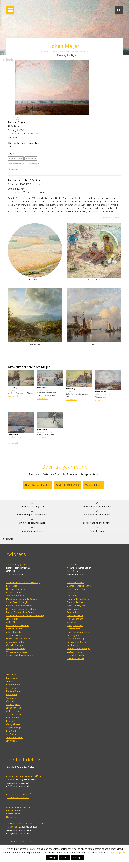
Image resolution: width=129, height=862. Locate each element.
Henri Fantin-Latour (76, 589)
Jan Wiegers (12, 740)
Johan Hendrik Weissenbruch (20, 655)
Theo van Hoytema (76, 605)
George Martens (75, 625)
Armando (10, 681)
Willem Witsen (74, 651)
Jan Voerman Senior (77, 642)
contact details (94, 485)
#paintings (31, 158)
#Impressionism (16, 163)
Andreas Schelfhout (16, 642)
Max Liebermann (75, 618)
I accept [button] (77, 857)
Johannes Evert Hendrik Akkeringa (23, 582)
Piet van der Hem (75, 602)
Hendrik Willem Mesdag (18, 625)
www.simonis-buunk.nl (17, 782)
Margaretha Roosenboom (19, 638)
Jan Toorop (72, 645)
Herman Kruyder (75, 615)
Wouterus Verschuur (16, 651)
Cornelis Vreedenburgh (78, 648)
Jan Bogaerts (12, 687)
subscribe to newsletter (19, 841)
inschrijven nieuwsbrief (19, 794)
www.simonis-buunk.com (18, 830)
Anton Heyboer (14, 711)
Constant (10, 697)
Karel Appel (12, 678)
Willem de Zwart (75, 658)
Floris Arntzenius (75, 582)
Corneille (10, 701)
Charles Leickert (14, 628)
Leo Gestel (72, 595)
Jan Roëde (11, 734)
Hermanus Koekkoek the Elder (21, 608)
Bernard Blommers (15, 589)
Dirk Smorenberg (75, 638)
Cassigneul (11, 694)
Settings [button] (52, 857)
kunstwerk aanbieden (18, 797)
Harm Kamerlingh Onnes (79, 632)
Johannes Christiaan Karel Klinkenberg (25, 615)
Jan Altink (11, 674)
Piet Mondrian (74, 628)
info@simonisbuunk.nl (38, 485)
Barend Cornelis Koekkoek (19, 605)
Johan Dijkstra (13, 704)
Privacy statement (15, 810)
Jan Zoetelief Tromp (16, 648)
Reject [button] (64, 857)
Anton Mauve (13, 622)
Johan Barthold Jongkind (18, 602)
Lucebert (10, 721)
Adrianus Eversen (15, 595)
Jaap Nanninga (13, 727)
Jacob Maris (12, 618)
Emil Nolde (11, 730)
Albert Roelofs (13, 632)
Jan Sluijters (73, 635)
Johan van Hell (13, 707)
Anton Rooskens (14, 737)
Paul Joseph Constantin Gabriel (21, 599)
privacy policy (118, 852)
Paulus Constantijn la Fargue (20, 612)
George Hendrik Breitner (79, 585)
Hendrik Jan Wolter (76, 655)
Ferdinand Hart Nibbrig (78, 599)
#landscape (33, 163)
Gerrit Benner (13, 684)
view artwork (13, 396)
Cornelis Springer (15, 645)
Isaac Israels (73, 608)
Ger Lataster (12, 717)
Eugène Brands (14, 691)
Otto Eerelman (13, 592)
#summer (13, 169)
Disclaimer (11, 817)
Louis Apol (11, 585)
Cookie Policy (13, 813)
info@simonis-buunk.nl (17, 786)
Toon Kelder (73, 612)
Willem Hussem (14, 714)
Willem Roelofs (14, 635)
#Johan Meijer (16, 158)
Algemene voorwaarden (18, 807)
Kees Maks (72, 622)
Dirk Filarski (72, 592)
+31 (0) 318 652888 (68, 485)
